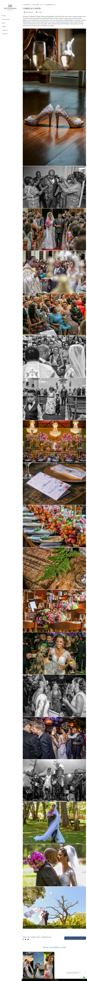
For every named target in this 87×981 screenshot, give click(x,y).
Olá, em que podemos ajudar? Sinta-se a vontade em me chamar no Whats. (73, 973)
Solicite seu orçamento (75, 938)
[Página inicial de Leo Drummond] (11, 7)
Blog (4, 23)
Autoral (5, 33)
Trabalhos (6, 19)
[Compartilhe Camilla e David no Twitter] (25, 939)
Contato (5, 30)
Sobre (4, 26)
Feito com (54, 979)
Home (4, 15)
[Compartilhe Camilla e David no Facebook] (23, 939)
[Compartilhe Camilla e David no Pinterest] (28, 939)
